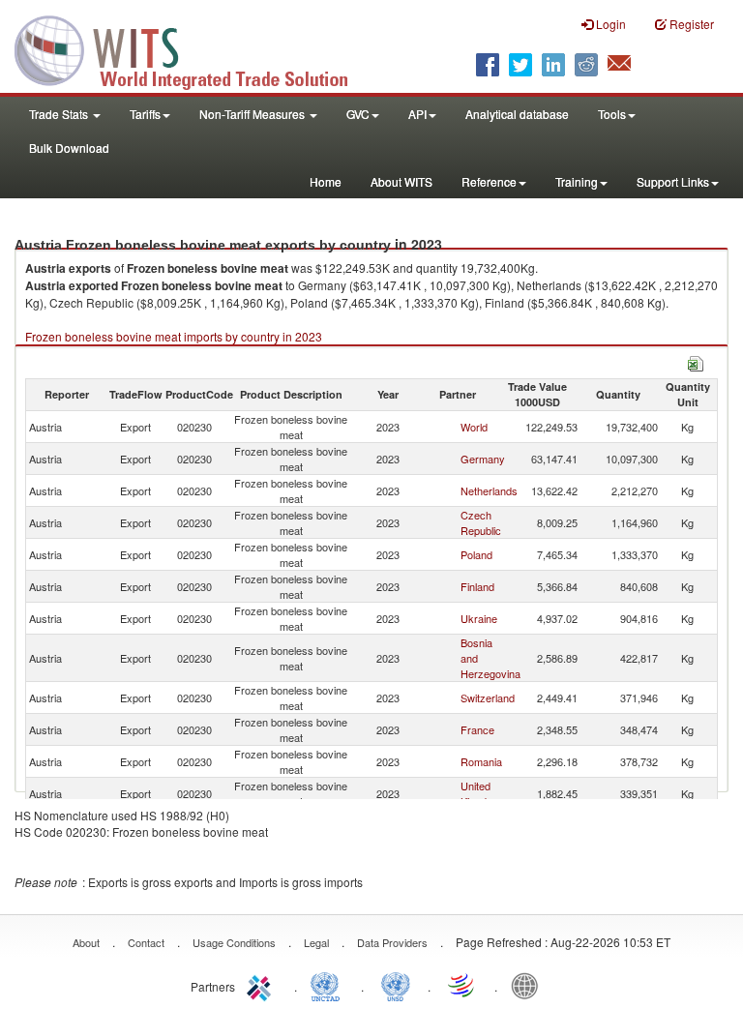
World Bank (529, 984)
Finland (477, 586)
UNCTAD (329, 984)
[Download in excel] (695, 361)
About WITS (401, 181)
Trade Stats (60, 113)
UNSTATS (395, 984)
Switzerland (488, 697)
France (477, 729)
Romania (481, 761)
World (474, 426)
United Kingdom (481, 793)
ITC (262, 984)
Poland (476, 554)
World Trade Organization (462, 984)
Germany (483, 458)
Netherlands (489, 490)
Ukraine (479, 618)
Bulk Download (69, 147)
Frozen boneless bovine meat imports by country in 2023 (173, 336)
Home (326, 181)
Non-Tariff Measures (253, 113)
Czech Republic (481, 522)
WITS (193, 48)
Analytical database (517, 113)
